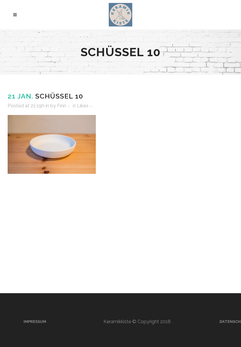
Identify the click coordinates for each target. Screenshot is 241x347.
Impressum (35, 321)
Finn (61, 106)
